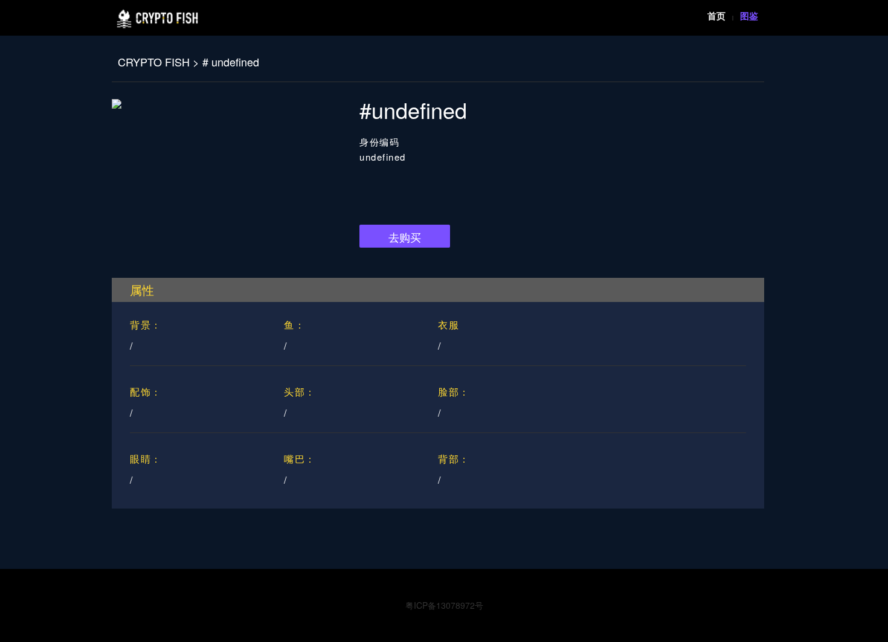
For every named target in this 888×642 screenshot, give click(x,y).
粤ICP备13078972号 (444, 605)
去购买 (404, 237)
